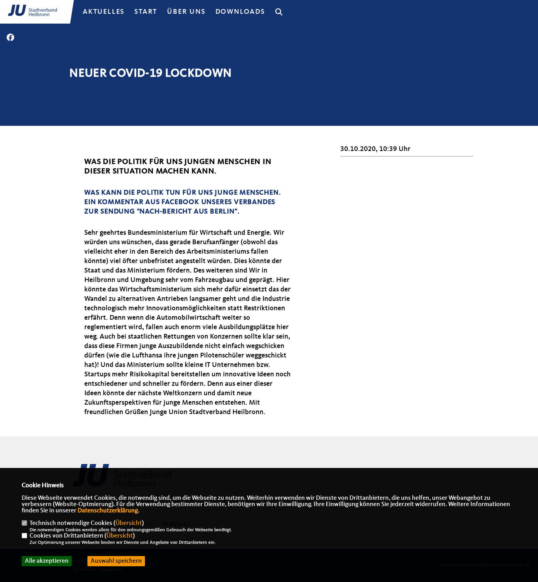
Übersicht (128, 523)
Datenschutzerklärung (108, 511)
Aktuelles (103, 11)
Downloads (240, 11)
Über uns (186, 11)
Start (145, 11)
